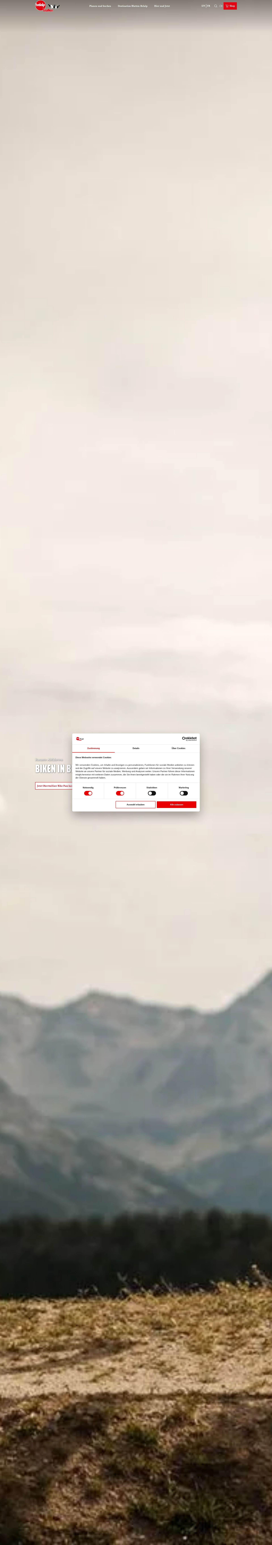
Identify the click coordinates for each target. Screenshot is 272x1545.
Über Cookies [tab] (178, 748)
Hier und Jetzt (162, 6)
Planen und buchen (100, 6)
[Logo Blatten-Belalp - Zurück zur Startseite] (47, 6)
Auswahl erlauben (135, 804)
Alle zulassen (176, 804)
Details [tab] (136, 748)
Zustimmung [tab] (93, 748)
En (203, 6)
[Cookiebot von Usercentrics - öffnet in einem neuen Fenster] (184, 739)
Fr (208, 6)
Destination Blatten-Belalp (132, 6)
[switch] (120, 793)
